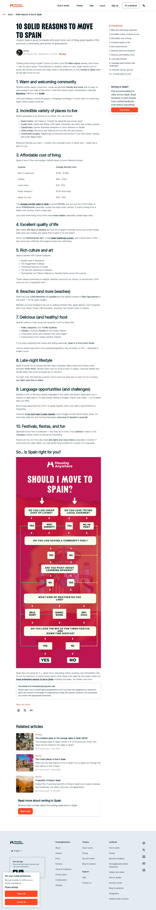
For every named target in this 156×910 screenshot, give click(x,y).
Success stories (115, 883)
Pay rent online (88, 858)
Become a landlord (116, 858)
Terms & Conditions (63, 869)
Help (91, 5)
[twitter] (24, 710)
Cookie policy (61, 880)
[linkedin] (143, 856)
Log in (102, 5)
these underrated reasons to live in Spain (34, 679)
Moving (62, 54)
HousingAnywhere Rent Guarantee (118, 865)
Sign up (115, 5)
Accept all (21, 902)
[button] (31, 710)
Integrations (114, 893)
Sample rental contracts (119, 899)
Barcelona (20, 93)
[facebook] (18, 710)
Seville (41, 93)
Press (57, 858)
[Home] (17, 6)
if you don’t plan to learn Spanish (40, 414)
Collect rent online (116, 872)
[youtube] (143, 863)
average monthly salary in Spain (34, 204)
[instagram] (143, 870)
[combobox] (17, 850)
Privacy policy (61, 874)
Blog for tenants (89, 864)
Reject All (21, 894)
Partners (58, 864)
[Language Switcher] (143, 5)
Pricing (85, 853)
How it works (87, 848)
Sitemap (58, 885)
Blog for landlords (116, 888)
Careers (58, 853)
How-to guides (115, 877)
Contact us (86, 883)
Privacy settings (11, 887)
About (57, 848)
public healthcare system (62, 238)
